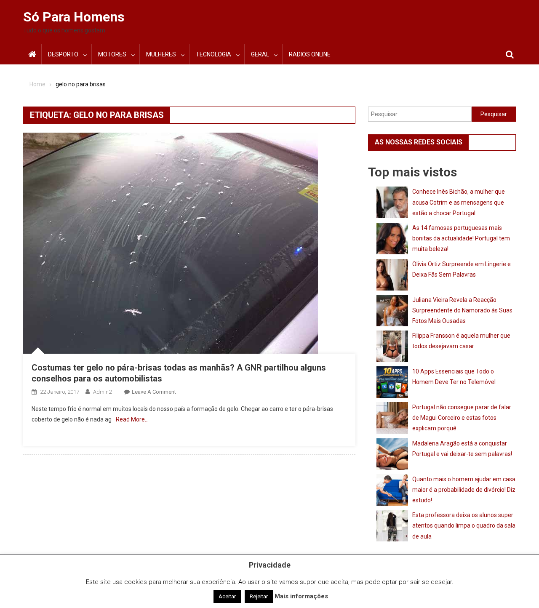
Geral (260, 54)
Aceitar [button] (227, 596)
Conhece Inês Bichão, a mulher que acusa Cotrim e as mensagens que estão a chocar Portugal (458, 202)
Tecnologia (213, 54)
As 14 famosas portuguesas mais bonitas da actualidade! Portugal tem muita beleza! (461, 238)
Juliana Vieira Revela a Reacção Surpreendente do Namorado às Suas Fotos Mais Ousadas (462, 310)
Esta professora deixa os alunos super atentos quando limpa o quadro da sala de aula (463, 525)
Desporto (63, 54)
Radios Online (310, 54)
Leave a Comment (154, 392)
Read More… (132, 419)
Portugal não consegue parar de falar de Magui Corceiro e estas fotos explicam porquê (461, 418)
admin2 (102, 392)
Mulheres (161, 54)
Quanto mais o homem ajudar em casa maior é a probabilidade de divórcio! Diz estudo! (463, 490)
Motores (112, 54)
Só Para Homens (74, 17)
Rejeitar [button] (259, 596)
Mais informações (301, 596)
